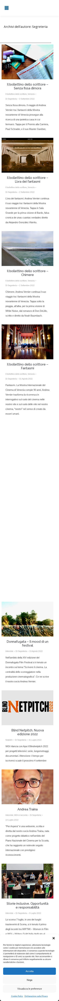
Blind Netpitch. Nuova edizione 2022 (27, 732)
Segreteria (40, 26)
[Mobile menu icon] (6, 8)
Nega (29, 980)
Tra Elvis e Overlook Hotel (27, 462)
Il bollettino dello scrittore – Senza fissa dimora (27, 86)
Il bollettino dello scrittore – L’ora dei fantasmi (27, 179)
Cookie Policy (17, 996)
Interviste (9, 651)
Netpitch (9, 740)
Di (11, 99)
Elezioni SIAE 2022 (27, 552)
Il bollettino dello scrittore (16, 94)
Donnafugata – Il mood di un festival (27, 643)
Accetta (30, 971)
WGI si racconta (21, 815)
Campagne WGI (12, 558)
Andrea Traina (27, 809)
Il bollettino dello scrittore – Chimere (27, 273)
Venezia (31, 94)
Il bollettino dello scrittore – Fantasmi (27, 366)
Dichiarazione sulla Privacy (36, 996)
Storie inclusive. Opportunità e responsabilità (27, 905)
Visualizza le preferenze (29, 988)
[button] (54, 938)
